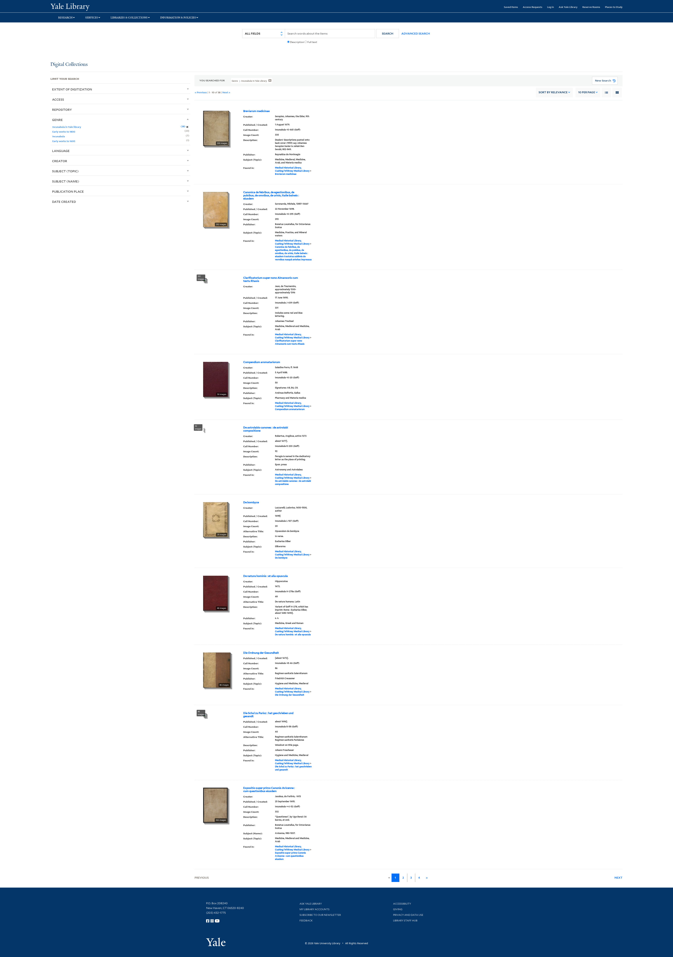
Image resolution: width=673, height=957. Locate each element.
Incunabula (58, 136)
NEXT (618, 877)
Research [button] (65, 17)
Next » (226, 92)
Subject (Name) (65, 181)
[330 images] (216, 128)
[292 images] (215, 209)
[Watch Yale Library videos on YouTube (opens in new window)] (217, 920)
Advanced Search (415, 33)
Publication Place (68, 191)
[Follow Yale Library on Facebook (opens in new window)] (207, 920)
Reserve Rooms (591, 7)
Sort (553, 92)
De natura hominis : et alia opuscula (265, 576)
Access (58, 99)
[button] (387, 33)
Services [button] (91, 17)
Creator (59, 161)
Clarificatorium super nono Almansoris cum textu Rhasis (270, 279)
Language (61, 151)
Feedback (306, 920)
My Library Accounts (314, 909)
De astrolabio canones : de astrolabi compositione (265, 429)
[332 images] (215, 805)
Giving (397, 909)
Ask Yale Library (568, 7)
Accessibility (402, 903)
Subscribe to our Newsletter (320, 915)
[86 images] (216, 670)
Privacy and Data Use (408, 915)
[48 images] (215, 593)
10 (586, 92)
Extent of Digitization (72, 89)
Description (297, 42)
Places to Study (614, 7)
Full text (312, 42)
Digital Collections (69, 64)
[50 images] (215, 379)
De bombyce (251, 502)
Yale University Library (93, 6)
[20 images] (215, 519)
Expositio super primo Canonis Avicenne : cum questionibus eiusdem (269, 789)
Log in (550, 7)
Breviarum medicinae (256, 111)
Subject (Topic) (65, 171)
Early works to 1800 (63, 131)
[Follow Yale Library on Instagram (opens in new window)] (212, 920)
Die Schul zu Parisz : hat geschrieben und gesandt (268, 715)
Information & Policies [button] (178, 17)
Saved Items (511, 7)
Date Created (64, 201)
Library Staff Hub (405, 920)
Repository (62, 109)
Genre (57, 120)
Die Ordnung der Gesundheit (261, 652)
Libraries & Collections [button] (129, 17)
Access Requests (532, 7)
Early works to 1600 (63, 141)
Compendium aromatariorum (261, 362)
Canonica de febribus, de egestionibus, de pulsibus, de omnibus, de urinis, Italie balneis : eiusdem (271, 195)
